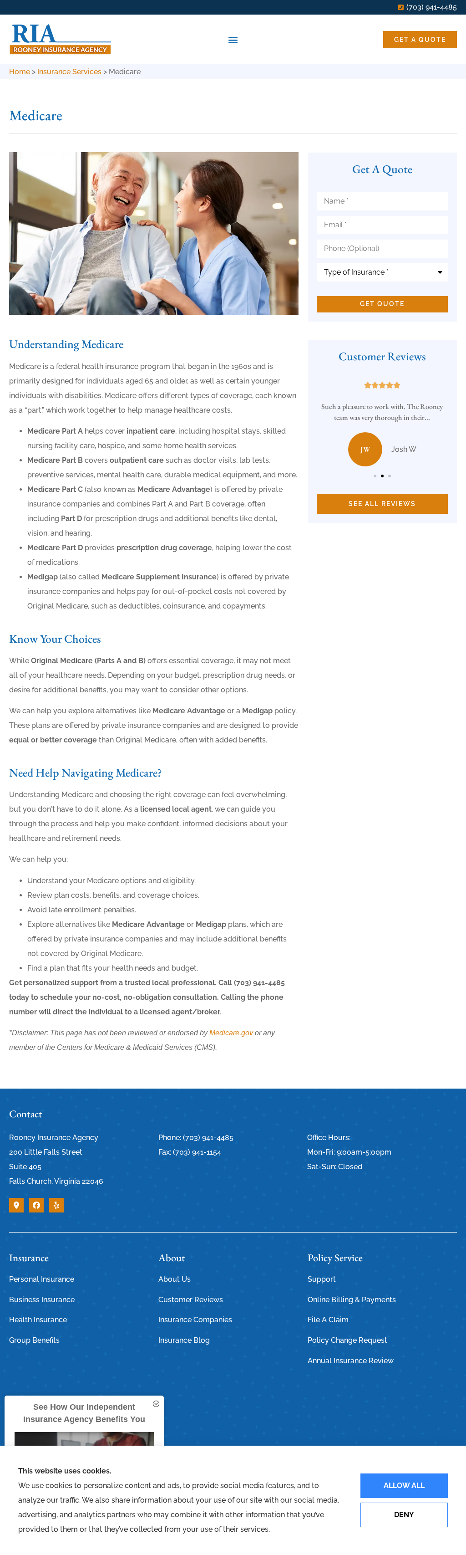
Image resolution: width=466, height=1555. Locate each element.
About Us (174, 1279)
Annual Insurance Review (351, 1360)
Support (322, 1279)
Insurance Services (69, 71)
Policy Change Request (347, 1340)
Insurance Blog (184, 1340)
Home (19, 71)
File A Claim (328, 1319)
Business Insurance (42, 1299)
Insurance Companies (195, 1319)
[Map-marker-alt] (16, 1205)
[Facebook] (36, 1205)
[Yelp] (56, 1205)
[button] (233, 39)
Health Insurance (38, 1319)
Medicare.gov (231, 1033)
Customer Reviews (190, 1299)
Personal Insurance (41, 1279)
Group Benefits (34, 1340)
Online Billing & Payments (352, 1299)
